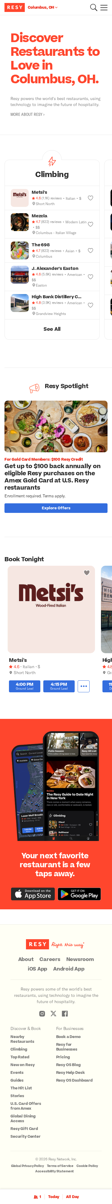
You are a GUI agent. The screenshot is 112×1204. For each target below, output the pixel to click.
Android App (68, 969)
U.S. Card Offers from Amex (25, 1106)
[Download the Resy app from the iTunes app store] (33, 894)
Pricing (63, 1057)
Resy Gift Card (24, 1128)
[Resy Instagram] (42, 1014)
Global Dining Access (23, 1119)
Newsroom (80, 959)
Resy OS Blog (68, 1065)
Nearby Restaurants (22, 1039)
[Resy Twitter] (53, 1014)
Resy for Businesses (67, 1047)
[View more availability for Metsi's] (84, 686)
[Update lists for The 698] (90, 250)
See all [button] (52, 329)
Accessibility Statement (54, 1171)
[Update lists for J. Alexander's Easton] (90, 277)
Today (53, 1197)
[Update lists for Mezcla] (90, 224)
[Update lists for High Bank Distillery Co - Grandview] (90, 305)
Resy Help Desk (70, 1072)
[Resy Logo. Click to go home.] (15, 7)
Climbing (18, 1049)
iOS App (37, 969)
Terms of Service (60, 1166)
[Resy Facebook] (65, 1014)
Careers (49, 959)
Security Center (25, 1136)
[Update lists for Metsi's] (90, 198)
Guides (17, 1080)
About (26, 959)
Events (17, 1072)
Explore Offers (56, 508)
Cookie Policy (87, 1166)
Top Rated (19, 1057)
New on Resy (22, 1065)
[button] (93, 7)
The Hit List (21, 1088)
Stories (17, 1096)
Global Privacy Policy (27, 1166)
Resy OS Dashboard (74, 1080)
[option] (58, 458)
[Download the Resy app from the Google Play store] (79, 894)
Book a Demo (68, 1037)
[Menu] (102, 7)
